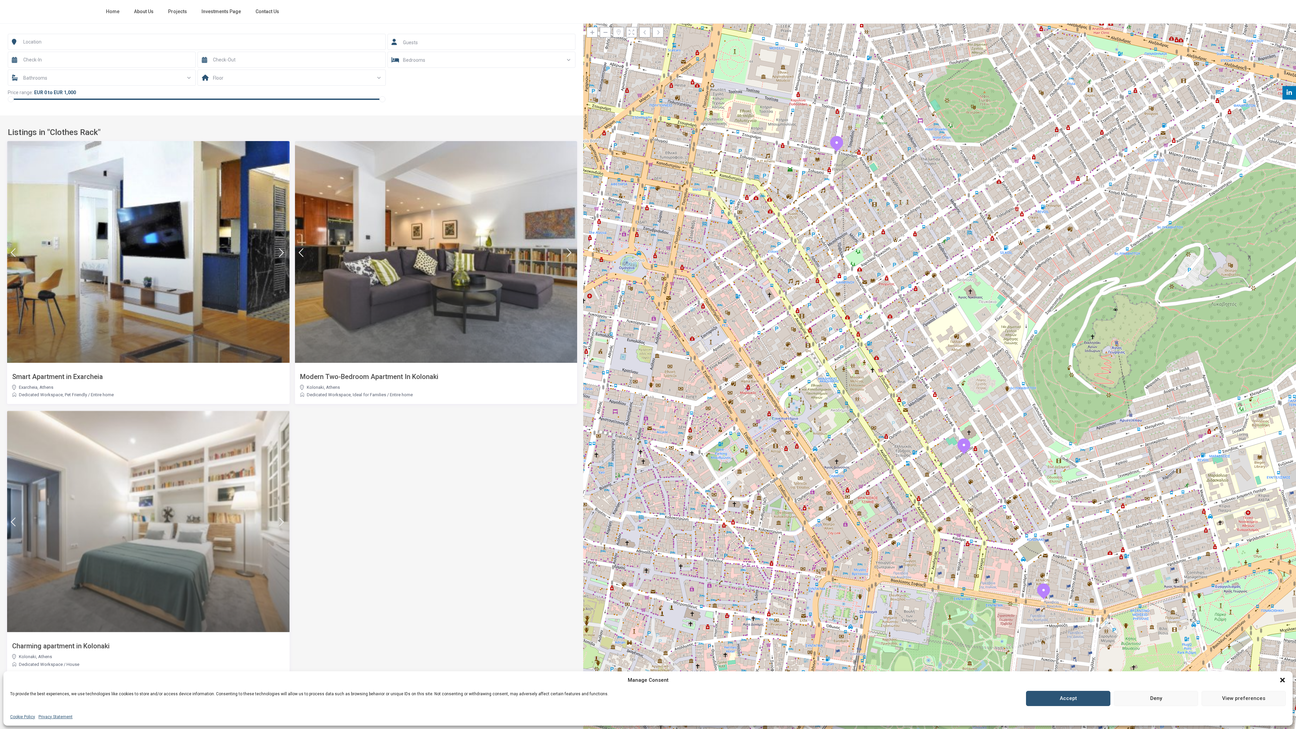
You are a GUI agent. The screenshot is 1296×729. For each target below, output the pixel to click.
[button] (1282, 680)
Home (112, 11)
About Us (144, 11)
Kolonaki (315, 387)
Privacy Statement (55, 716)
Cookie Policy (22, 716)
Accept (1068, 698)
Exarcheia (28, 387)
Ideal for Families (369, 394)
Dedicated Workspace (41, 394)
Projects (177, 11)
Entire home (102, 394)
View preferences (1243, 698)
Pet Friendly (76, 394)
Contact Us (267, 11)
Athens (46, 387)
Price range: (20, 92)
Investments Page (221, 11)
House (72, 664)
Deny (1156, 698)
